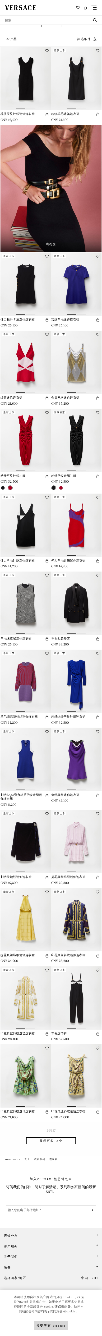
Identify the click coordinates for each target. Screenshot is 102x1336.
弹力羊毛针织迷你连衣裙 (17, 560)
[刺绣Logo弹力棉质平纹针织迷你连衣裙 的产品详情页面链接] (25, 759)
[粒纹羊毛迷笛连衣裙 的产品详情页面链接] (76, 78)
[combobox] (51, 20)
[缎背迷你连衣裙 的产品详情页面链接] (25, 362)
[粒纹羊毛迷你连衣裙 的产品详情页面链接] (76, 284)
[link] (12, 1159)
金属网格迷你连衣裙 (65, 398)
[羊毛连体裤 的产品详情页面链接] (76, 998)
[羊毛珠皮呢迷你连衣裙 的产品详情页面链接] (25, 603)
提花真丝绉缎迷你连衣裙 (68, 877)
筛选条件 (84, 39)
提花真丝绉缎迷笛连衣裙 (17, 955)
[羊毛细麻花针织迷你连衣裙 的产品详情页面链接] (25, 681)
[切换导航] (94, 7)
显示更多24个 (51, 1141)
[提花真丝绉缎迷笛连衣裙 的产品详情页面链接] (25, 919)
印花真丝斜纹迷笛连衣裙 (17, 1033)
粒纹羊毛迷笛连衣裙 (65, 114)
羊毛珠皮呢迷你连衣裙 (16, 638)
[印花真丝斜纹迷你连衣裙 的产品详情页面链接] (76, 919)
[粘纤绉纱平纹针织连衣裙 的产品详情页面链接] (76, 681)
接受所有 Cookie (51, 1325)
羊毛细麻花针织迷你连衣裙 (19, 717)
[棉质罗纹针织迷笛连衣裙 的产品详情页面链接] (25, 78)
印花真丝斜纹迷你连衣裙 (68, 955)
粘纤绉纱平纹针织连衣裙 (68, 717)
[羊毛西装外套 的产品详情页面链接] (76, 603)
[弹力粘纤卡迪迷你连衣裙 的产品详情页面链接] (25, 284)
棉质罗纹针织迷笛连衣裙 (17, 114)
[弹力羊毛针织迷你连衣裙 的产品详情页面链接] (25, 525)
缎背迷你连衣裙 (11, 398)
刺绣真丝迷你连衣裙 (65, 795)
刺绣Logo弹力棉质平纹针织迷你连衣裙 (21, 797)
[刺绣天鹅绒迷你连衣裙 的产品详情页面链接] (25, 841)
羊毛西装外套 (60, 638)
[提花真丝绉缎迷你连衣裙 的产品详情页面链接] (76, 841)
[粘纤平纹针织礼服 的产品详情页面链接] (25, 440)
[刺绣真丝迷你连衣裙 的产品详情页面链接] (76, 759)
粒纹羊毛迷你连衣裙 (65, 319)
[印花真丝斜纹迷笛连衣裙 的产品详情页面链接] (25, 998)
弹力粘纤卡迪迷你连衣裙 (17, 319)
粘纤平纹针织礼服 (12, 476)
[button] (85, 8)
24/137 (51, 1131)
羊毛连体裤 (59, 1033)
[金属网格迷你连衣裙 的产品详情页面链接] (76, 362)
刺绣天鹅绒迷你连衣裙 (16, 877)
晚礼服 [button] (51, 244)
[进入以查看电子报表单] (92, 1210)
